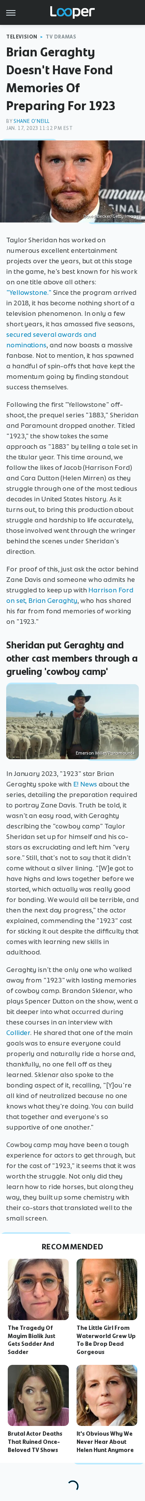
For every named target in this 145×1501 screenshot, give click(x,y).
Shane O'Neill (32, 121)
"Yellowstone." (28, 292)
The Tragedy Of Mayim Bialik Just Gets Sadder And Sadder (31, 1340)
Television (22, 36)
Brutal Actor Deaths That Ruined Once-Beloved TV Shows (35, 1442)
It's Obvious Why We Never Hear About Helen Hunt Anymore (105, 1442)
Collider (18, 1032)
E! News (85, 784)
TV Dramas (61, 36)
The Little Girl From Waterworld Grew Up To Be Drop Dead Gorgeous (106, 1340)
